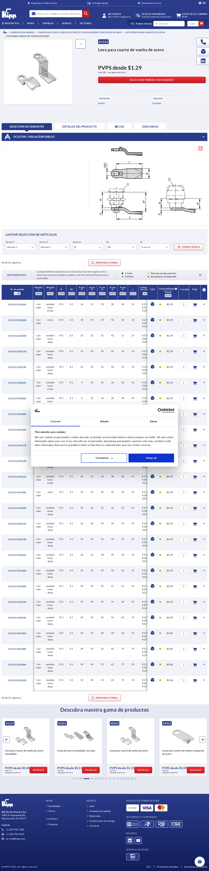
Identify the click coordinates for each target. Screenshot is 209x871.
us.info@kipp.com (15, 838)
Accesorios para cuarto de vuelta (145, 32)
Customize (102, 458)
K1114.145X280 (17, 570)
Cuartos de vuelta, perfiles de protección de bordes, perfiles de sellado (80, 32)
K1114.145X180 (17, 492)
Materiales (95, 816)
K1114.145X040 (17, 383)
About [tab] (153, 421)
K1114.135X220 (17, 351)
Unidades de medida (100, 811)
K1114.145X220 (17, 523)
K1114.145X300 (17, 586)
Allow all (151, 458)
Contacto (94, 826)
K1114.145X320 (17, 602)
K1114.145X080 (17, 414)
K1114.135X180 (17, 320)
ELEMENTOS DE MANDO (22, 32)
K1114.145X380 (17, 649)
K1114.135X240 (17, 367)
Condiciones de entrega (102, 821)
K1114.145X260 (17, 555)
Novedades (54, 806)
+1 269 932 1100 (14, 829)
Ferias (51, 811)
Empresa (48, 23)
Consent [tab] (55, 421)
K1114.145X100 (17, 429)
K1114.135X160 (17, 304)
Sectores (85, 23)
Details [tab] (104, 421)
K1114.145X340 (17, 617)
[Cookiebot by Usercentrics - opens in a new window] (160, 410)
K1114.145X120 (17, 445)
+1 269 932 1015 (14, 834)
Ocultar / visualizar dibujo (34, 136)
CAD (92, 806)
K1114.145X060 (17, 398)
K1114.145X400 (17, 664)
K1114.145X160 (17, 476)
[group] (26, 747)
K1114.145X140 (17, 461)
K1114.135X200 (17, 336)
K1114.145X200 (17, 508)
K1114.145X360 (17, 633)
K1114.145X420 (17, 680)
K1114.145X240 (17, 539)
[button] (73, 778)
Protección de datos (168, 867)
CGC (148, 867)
